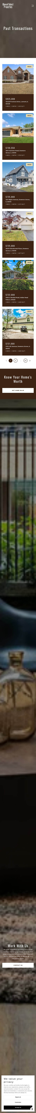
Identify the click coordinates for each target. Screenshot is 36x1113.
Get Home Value (18, 390)
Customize (18, 1102)
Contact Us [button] (18, 965)
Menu (32, 6)
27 (25, 360)
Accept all (18, 1107)
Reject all (18, 1097)
